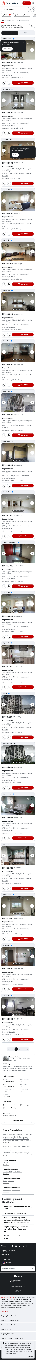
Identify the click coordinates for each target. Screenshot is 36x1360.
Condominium (24, 1137)
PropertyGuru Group (8, 1251)
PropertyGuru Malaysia (9, 1316)
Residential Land (14, 1140)
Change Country (6, 1259)
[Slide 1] (14, 57)
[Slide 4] (18, 57)
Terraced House (15, 1137)
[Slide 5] (20, 57)
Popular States (6, 1329)
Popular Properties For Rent (10, 1325)
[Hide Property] (27, 43)
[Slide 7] (22, 208)
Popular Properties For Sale (10, 1320)
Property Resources (7, 1334)
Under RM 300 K (17, 1172)
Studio (5, 1181)
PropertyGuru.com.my (7, 1297)
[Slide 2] (15, 57)
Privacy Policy (9, 1349)
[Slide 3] (17, 57)
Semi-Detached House (16, 1139)
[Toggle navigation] (33, 3)
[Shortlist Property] (31, 43)
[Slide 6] (21, 57)
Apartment (6, 1139)
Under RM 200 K (7, 1172)
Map (27, 33)
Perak (8, 1163)
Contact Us (5, 1255)
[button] (2, 21)
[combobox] (17, 9)
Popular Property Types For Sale (12, 1338)
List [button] (11, 33)
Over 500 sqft (7, 1190)
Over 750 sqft (16, 1190)
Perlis (4, 1163)
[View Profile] (18, 38)
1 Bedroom (11, 1181)
